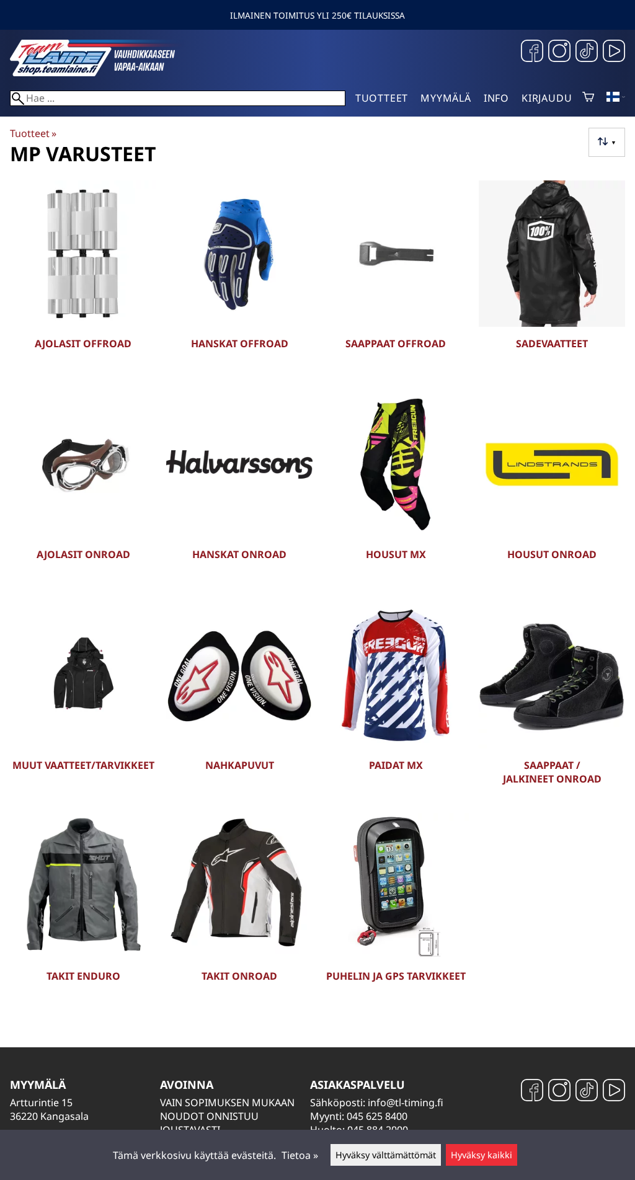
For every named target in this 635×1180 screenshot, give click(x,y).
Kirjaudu (547, 98)
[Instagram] (559, 52)
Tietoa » (300, 1155)
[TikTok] (586, 52)
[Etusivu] (103, 72)
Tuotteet (381, 98)
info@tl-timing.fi (405, 1102)
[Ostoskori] (588, 98)
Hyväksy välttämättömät (385, 1155)
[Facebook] (532, 52)
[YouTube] (614, 52)
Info (496, 98)
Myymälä (445, 98)
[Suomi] (615, 98)
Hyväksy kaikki (481, 1155)
